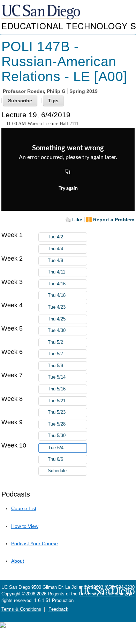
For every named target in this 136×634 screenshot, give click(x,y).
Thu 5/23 (57, 412)
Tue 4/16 (57, 284)
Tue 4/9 (55, 260)
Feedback (58, 609)
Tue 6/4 (55, 447)
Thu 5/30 (57, 435)
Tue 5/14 (57, 377)
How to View (24, 526)
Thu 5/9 (55, 365)
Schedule (57, 470)
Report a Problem (113, 219)
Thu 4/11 (56, 272)
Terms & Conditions (21, 609)
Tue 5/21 (57, 400)
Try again (68, 188)
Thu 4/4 (55, 248)
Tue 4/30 (57, 330)
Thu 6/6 (55, 459)
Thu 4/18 (57, 295)
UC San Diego (41, 12)
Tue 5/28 (57, 424)
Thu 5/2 (55, 342)
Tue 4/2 (55, 237)
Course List (23, 508)
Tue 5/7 (55, 353)
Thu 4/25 (57, 319)
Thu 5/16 (57, 389)
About (17, 561)
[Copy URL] (68, 172)
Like (77, 219)
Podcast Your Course (34, 543)
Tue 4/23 (57, 307)
